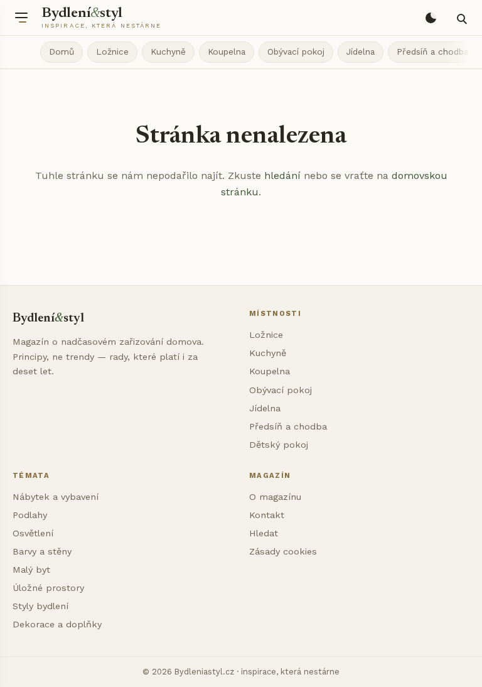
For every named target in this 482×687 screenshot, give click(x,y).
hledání (282, 175)
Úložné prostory (48, 588)
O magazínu (275, 497)
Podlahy (30, 515)
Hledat (263, 533)
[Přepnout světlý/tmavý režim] (430, 17)
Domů (61, 51)
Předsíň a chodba (432, 51)
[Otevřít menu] (21, 17)
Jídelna (360, 51)
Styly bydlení (40, 606)
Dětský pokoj (278, 445)
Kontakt (266, 515)
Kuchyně (168, 51)
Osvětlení (33, 533)
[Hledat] (460, 17)
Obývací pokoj (295, 51)
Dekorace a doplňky (57, 624)
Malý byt (31, 570)
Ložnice (112, 51)
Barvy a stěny (42, 551)
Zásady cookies (283, 551)
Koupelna (226, 51)
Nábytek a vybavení (56, 497)
